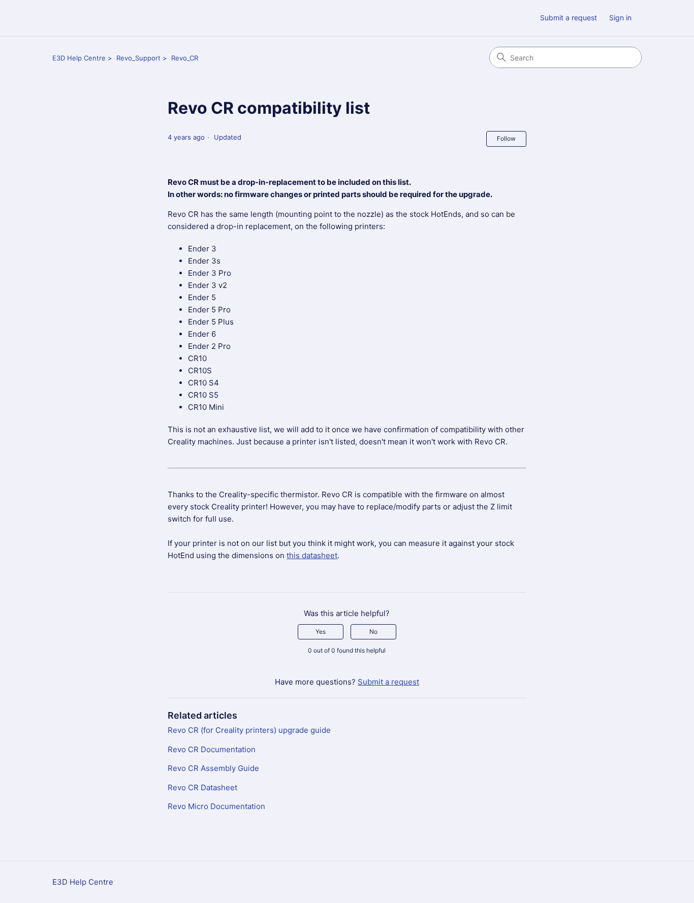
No (373, 631)
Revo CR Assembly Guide (213, 768)
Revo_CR (184, 58)
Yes (321, 631)
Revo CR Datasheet (202, 787)
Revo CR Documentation (212, 749)
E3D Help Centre (79, 58)
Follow (506, 138)
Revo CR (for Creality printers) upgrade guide (249, 730)
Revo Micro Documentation (216, 806)
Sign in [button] (620, 17)
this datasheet (312, 555)
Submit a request (568, 17)
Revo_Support (138, 58)
